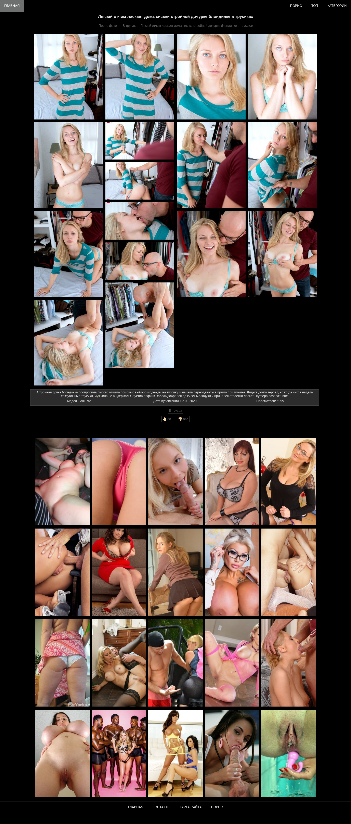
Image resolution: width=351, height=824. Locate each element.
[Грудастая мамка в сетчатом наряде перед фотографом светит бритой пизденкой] (232, 663)
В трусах (175, 410)
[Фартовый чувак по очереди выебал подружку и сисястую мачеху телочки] (119, 663)
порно (296, 6)
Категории (337, 6)
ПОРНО (217, 807)
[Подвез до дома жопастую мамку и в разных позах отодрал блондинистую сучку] (175, 663)
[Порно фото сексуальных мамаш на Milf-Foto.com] (175, 753)
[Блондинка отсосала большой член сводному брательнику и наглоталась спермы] (288, 663)
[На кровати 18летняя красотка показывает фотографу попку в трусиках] (119, 482)
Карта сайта (191, 807)
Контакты (161, 807)
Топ (314, 6)
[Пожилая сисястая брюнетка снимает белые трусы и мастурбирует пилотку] (62, 663)
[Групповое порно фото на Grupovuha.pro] (119, 753)
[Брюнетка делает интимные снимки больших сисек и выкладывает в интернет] (232, 572)
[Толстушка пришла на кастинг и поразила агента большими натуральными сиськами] (119, 572)
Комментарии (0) (45, 425)
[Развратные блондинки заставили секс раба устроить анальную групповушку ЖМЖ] (288, 572)
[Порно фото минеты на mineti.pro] (232, 753)
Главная (12, 6)
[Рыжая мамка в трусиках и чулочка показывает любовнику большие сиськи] (232, 482)
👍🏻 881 (167, 419)
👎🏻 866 (183, 419)
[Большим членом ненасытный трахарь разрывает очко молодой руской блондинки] (175, 482)
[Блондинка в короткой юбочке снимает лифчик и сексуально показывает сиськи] (175, 572)
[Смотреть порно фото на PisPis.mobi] (288, 753)
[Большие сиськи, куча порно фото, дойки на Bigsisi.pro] (62, 753)
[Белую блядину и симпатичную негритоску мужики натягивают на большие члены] (62, 482)
